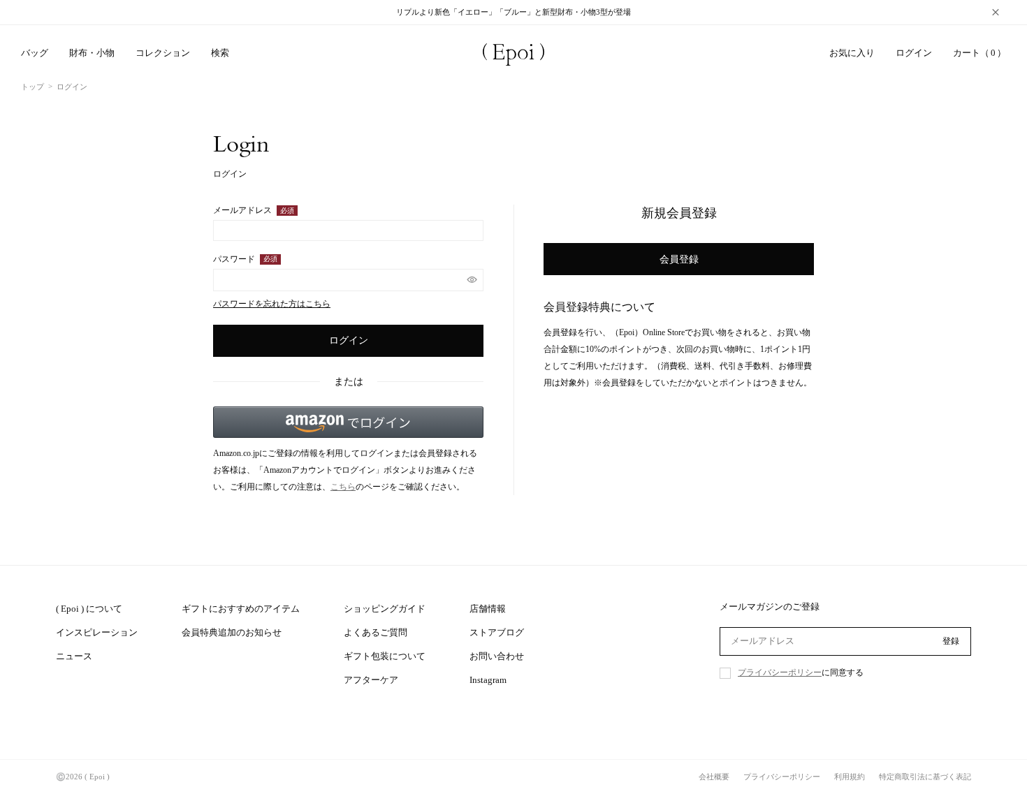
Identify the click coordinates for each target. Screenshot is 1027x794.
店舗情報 (487, 608)
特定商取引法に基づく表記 (925, 776)
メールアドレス (250, 210)
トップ (32, 86)
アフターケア (371, 680)
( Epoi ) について (89, 608)
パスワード (242, 259)
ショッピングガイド (384, 608)
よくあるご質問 (375, 632)
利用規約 (849, 776)
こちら (343, 487)
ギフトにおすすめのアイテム (241, 608)
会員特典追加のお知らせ (232, 632)
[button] (348, 422)
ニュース (74, 656)
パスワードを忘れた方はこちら (271, 304)
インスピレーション (97, 632)
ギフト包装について (384, 656)
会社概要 (714, 776)
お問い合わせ (496, 656)
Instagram (488, 680)
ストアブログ (496, 632)
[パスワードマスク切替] (472, 280)
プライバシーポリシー (780, 672)
